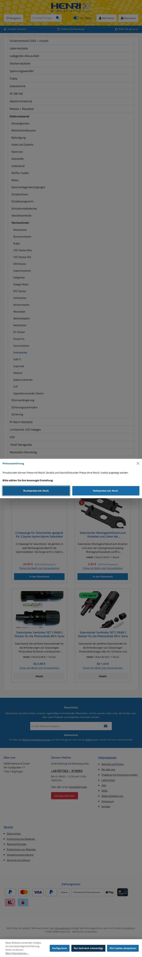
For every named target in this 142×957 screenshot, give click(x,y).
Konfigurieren (59, 948)
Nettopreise (106, 491)
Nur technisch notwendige (88, 948)
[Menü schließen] (138, 463)
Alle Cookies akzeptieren (122, 948)
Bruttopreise (36, 491)
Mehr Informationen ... (17, 953)
